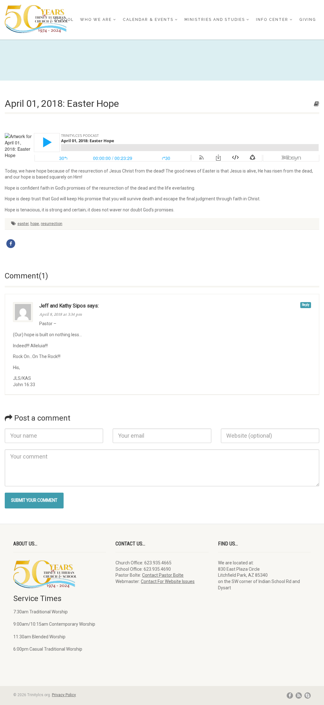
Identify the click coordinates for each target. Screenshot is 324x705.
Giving (307, 19)
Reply (305, 305)
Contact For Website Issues (168, 581)
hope (34, 224)
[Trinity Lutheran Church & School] (54, 19)
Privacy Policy (64, 695)
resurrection (51, 224)
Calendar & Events (148, 19)
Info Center (272, 19)
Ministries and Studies (214, 19)
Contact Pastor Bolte (163, 575)
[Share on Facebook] (10, 243)
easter (22, 224)
